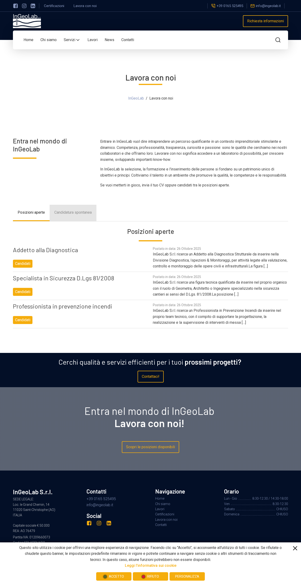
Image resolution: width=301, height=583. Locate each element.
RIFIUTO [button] (153, 576)
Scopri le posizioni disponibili (150, 447)
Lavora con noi (85, 6)
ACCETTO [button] (116, 576)
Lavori (92, 40)
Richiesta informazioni (265, 21)
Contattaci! (150, 376)
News (109, 40)
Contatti (127, 40)
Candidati (22, 263)
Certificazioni (54, 6)
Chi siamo (48, 40)
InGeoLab (136, 98)
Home (28, 40)
